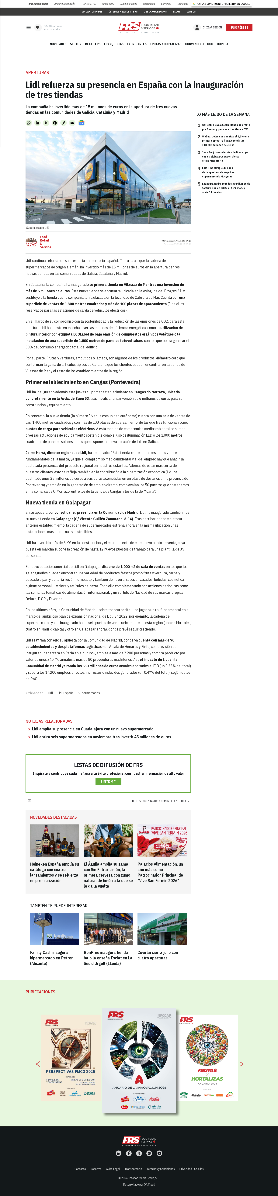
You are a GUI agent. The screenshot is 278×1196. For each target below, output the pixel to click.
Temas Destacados (37, 3)
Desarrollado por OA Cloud (139, 1184)
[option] (139, 1060)
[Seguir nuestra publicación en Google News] (81, 123)
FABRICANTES (137, 44)
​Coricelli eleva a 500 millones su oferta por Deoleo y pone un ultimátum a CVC (224, 127)
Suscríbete (239, 27)
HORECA (222, 44)
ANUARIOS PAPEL (92, 11)
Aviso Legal (113, 1169)
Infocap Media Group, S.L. (144, 1178)
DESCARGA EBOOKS (155, 11)
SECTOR (75, 44)
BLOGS (177, 11)
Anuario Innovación (64, 3)
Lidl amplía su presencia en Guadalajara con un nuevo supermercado (93, 729)
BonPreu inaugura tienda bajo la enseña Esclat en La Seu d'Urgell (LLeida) (108, 958)
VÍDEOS (191, 11)
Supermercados (128, 3)
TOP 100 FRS (88, 3)
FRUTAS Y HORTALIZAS (165, 44)
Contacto (80, 1169)
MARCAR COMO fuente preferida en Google (223, 3)
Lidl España (65, 693)
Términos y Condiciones (161, 1169)
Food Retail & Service (45, 242)
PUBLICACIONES (40, 991)
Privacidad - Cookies (191, 1169)
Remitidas (183, 3)
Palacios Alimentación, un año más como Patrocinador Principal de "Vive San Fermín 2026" (160, 872)
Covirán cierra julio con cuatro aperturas (157, 955)
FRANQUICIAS (113, 44)
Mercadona (149, 3)
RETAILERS (92, 44)
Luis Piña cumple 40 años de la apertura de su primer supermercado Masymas (217, 172)
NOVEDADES (58, 44)
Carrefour (166, 3)
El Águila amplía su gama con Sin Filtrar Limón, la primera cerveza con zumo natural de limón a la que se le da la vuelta (108, 875)
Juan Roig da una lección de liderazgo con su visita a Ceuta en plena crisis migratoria (223, 156)
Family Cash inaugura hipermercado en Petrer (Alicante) (51, 958)
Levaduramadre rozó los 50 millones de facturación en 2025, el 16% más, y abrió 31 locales (224, 188)
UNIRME (108, 781)
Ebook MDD (108, 3)
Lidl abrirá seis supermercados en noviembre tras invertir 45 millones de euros (101, 737)
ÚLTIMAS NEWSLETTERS (123, 11)
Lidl (50, 693)
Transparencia (133, 1169)
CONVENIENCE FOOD (199, 44)
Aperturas (37, 72)
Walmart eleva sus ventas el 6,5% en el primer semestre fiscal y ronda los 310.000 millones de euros (224, 140)
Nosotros (96, 1169)
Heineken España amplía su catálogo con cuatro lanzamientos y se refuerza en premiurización (54, 872)
